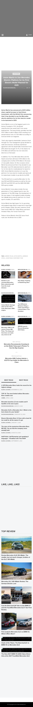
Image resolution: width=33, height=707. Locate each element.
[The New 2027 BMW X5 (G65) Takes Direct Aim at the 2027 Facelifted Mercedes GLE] (16, 650)
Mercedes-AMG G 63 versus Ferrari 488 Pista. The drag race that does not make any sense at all (7, 331)
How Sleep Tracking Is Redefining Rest (24, 281)
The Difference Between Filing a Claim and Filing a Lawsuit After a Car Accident (24, 307)
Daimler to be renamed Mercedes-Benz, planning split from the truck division (7, 284)
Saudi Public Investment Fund (14, 258)
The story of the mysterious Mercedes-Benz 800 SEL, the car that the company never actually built (15, 428)
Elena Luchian (5, 269)
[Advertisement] (16, 16)
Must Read (23, 380)
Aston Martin (18, 256)
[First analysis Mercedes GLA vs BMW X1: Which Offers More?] (16, 621)
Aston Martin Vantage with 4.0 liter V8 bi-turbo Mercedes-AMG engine (8, 307)
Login (30, 34)
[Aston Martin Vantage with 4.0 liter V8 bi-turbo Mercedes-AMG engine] (8, 299)
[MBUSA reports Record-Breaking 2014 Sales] (25, 321)
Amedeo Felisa (9, 256)
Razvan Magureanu (9, 87)
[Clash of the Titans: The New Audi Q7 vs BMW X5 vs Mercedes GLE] (16, 639)
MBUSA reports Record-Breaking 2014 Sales (23, 328)
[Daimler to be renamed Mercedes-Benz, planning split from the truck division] (8, 274)
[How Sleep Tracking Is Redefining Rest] (25, 274)
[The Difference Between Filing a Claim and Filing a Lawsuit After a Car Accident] (25, 298)
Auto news (16, 73)
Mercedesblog (22, 269)
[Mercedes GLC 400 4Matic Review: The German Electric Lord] (16, 571)
